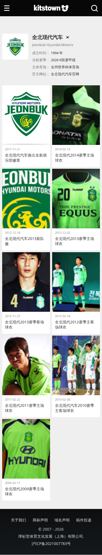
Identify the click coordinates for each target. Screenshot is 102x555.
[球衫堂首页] (51, 8)
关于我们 (18, 519)
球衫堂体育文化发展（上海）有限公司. (51, 536)
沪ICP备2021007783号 (51, 543)
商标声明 (40, 519)
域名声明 (62, 519)
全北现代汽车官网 (65, 74)
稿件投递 (83, 519)
